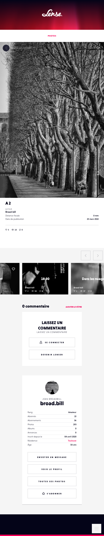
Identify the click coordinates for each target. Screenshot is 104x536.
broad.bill (52, 403)
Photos (52, 36)
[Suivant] (98, 255)
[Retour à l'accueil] (52, 13)
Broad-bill (10, 211)
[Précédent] (85, 255)
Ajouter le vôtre (74, 307)
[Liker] (98, 48)
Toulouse (72, 440)
